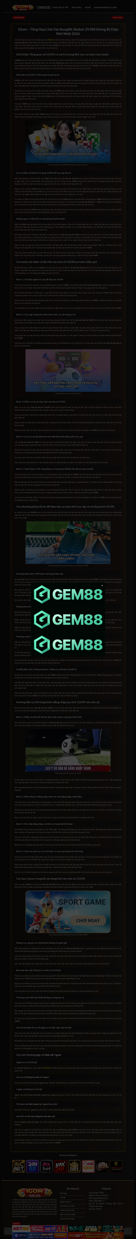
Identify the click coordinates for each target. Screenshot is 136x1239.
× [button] (102, 585)
